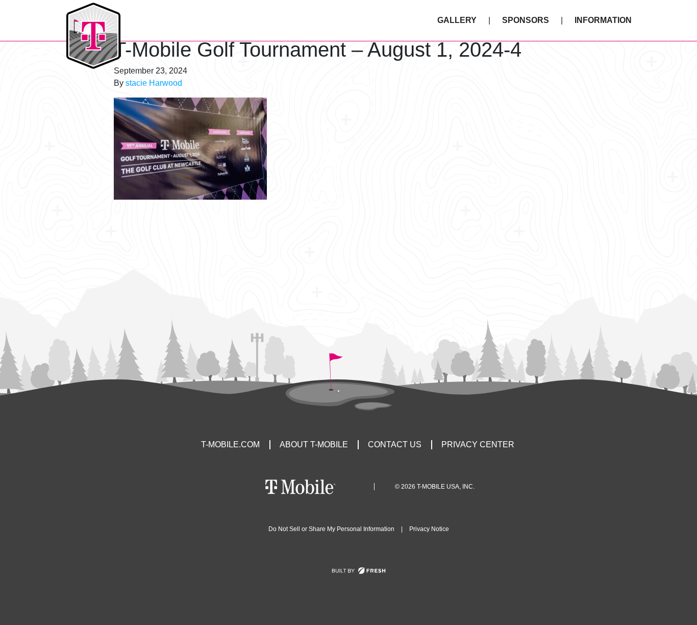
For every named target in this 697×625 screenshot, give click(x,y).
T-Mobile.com (230, 444)
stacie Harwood (154, 83)
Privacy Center (477, 444)
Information (603, 20)
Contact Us (394, 444)
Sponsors (525, 20)
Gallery (457, 20)
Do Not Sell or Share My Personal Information (331, 529)
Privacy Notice (429, 529)
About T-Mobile (314, 444)
